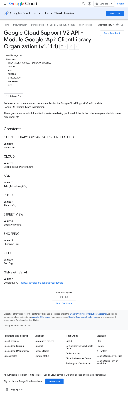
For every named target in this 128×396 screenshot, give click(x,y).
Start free (115, 13)
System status (42, 356)
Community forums (44, 341)
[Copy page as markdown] (72, 47)
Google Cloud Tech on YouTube (107, 362)
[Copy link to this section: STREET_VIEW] (26, 215)
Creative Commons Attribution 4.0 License (88, 314)
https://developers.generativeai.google (42, 282)
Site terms (35, 375)
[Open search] (83, 4)
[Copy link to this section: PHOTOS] (19, 195)
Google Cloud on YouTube (109, 356)
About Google (10, 375)
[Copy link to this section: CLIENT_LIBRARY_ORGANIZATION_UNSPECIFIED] (77, 137)
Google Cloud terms (53, 375)
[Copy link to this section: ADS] (13, 176)
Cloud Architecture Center (78, 358)
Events (100, 346)
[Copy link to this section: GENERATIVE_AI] (30, 273)
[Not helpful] (122, 25)
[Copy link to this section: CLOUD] (18, 157)
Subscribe (54, 381)
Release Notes (42, 351)
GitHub (69, 341)
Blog (99, 341)
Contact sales (10, 356)
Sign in (120, 3)
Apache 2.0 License (41, 317)
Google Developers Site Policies (82, 317)
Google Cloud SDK (23, 13)
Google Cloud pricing (14, 346)
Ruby (45, 13)
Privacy (23, 375)
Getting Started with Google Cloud (79, 347)
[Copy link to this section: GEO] (14, 253)
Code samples (73, 353)
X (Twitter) (102, 351)
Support (39, 346)
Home (6, 25)
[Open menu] (5, 3)
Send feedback (112, 33)
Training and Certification (78, 363)
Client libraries (64, 13)
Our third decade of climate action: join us (86, 375)
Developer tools (38, 25)
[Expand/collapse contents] (21, 55)
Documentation (20, 25)
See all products (12, 341)
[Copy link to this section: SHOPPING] (23, 234)
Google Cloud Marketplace (17, 351)
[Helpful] (117, 25)
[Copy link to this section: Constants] (25, 129)
